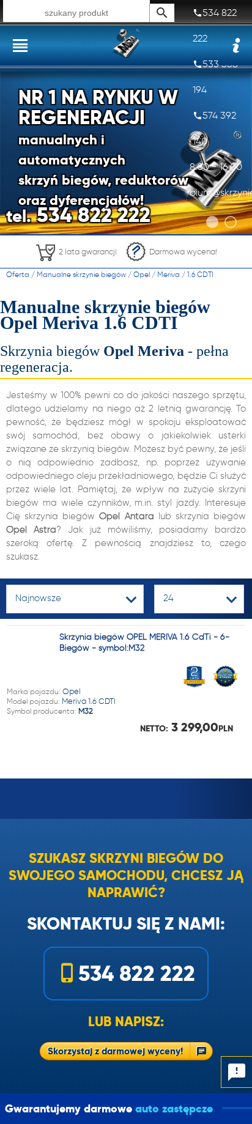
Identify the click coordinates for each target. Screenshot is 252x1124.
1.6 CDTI (200, 274)
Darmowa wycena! (183, 251)
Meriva (168, 274)
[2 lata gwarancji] (76, 264)
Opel (141, 274)
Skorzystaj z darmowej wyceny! (115, 1051)
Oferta (17, 274)
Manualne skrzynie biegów (81, 274)
